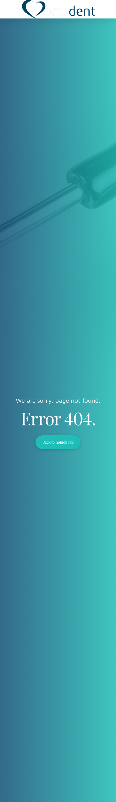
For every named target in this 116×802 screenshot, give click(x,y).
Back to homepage (58, 442)
